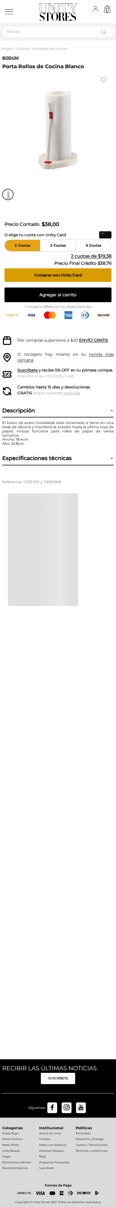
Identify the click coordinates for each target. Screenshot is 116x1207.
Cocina (22, 49)
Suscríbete (27, 370)
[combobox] (58, 31)
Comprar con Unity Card (58, 275)
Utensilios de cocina (49, 49)
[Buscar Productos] (105, 31)
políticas (71, 393)
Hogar (6, 49)
